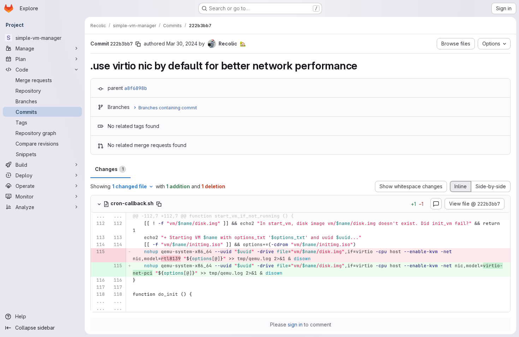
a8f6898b (135, 88)
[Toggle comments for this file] (436, 203)
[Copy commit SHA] (138, 44)
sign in (295, 324)
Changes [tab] (109, 169)
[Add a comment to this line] (90, 227)
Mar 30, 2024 (181, 44)
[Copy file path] (159, 204)
